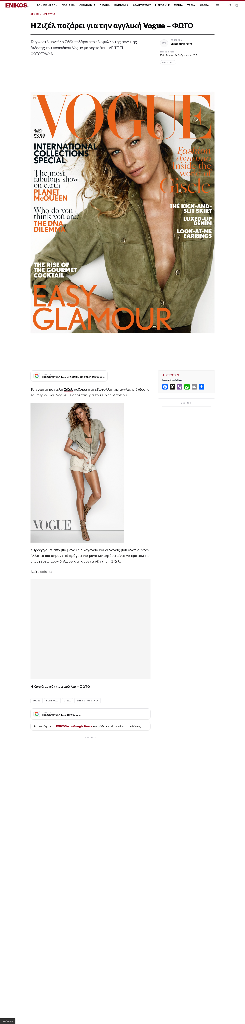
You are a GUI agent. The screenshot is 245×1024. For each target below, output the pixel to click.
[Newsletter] (237, 5)
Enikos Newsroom (181, 43)
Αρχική (35, 14)
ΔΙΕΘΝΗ (105, 5)
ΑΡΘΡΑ (204, 5)
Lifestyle (49, 14)
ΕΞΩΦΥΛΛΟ (52, 701)
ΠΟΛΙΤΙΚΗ (68, 5)
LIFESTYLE (162, 5)
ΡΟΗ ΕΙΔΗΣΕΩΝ (47, 5)
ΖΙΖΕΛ (67, 701)
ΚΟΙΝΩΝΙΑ (121, 5)
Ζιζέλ (68, 390)
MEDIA (178, 5)
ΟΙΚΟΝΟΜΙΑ (87, 5)
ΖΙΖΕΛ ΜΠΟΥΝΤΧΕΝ (87, 701)
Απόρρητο (8, 1021)
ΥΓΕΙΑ (191, 5)
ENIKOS (17, 5)
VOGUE (36, 701)
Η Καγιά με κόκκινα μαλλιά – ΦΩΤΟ (60, 687)
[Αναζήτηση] (230, 5)
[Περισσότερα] (217, 5)
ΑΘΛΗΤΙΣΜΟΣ (141, 5)
